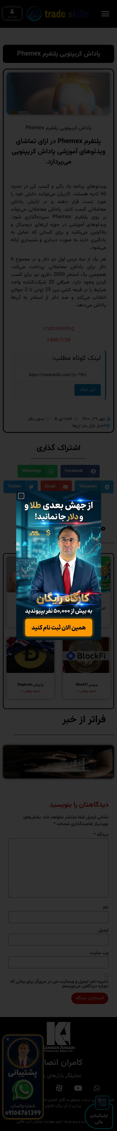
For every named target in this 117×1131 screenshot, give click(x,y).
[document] (58, 565)
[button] (21, 496)
